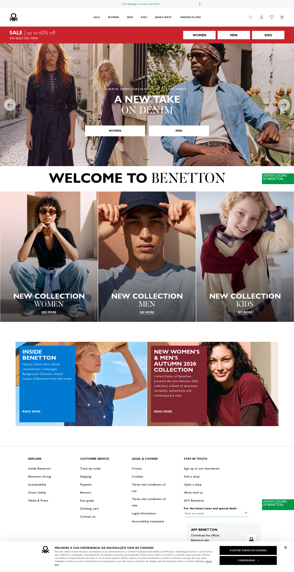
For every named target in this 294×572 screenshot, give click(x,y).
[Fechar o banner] (285, 547)
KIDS (144, 17)
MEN (130, 17)
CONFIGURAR (246, 560)
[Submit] (245, 512)
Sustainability (37, 484)
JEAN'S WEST (163, 17)
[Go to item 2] (146, 159)
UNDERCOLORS (190, 17)
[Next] (200, 4)
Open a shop (193, 484)
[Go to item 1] (141, 159)
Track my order (90, 468)
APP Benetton (194, 500)
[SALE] (147, 35)
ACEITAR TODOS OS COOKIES (248, 550)
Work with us (193, 492)
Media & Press (38, 500)
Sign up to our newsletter (202, 468)
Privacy (137, 468)
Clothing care (89, 508)
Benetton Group (39, 476)
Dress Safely (37, 492)
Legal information (144, 513)
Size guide (87, 500)
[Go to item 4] (152, 159)
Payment (86, 484)
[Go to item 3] (150, 159)
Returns (85, 492)
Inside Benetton (39, 468)
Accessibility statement (148, 521)
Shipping (85, 476)
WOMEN (113, 17)
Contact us (88, 516)
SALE (96, 17)
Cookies (137, 476)
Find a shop (192, 476)
